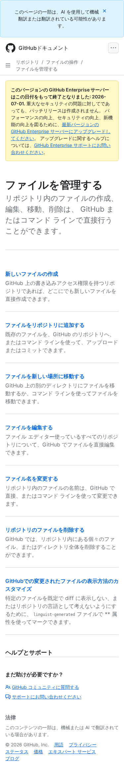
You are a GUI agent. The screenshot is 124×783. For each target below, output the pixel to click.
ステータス (16, 751)
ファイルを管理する (37, 69)
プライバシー (83, 744)
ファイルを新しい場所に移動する (45, 376)
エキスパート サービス (72, 751)
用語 (58, 744)
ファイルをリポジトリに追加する (45, 325)
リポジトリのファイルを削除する (45, 529)
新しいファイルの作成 (31, 273)
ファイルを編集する (29, 427)
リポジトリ (27, 62)
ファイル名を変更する (31, 478)
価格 (38, 751)
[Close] (105, 11)
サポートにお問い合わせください (46, 696)
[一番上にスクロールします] (109, 768)
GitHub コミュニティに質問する (45, 687)
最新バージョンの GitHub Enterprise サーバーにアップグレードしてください (60, 131)
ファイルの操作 (62, 62)
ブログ (12, 758)
